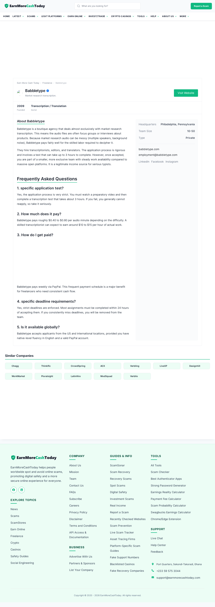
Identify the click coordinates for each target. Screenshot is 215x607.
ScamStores (18, 522)
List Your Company (81, 570)
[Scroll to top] (209, 593)
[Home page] (25, 6)
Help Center (158, 545)
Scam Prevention (121, 525)
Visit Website (186, 93)
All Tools (156, 465)
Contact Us (76, 485)
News (14, 509)
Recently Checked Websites (128, 519)
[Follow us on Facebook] (14, 490)
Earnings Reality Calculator (168, 492)
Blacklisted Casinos (122, 564)
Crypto (15, 542)
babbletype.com (149, 149)
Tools (141, 16)
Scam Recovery (120, 472)
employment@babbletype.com (158, 154)
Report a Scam (201, 6)
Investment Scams (122, 499)
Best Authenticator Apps (166, 478)
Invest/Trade (97, 16)
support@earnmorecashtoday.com (178, 577)
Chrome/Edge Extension (166, 519)
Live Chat (157, 538)
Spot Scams (117, 485)
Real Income (118, 505)
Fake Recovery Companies (127, 570)
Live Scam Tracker (122, 532)
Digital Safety (118, 492)
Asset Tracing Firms (122, 539)
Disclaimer (75, 519)
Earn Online (75, 16)
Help (153, 16)
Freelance (47, 83)
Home (6, 16)
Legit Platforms (51, 16)
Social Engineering (22, 562)
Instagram (172, 161)
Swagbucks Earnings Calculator (171, 512)
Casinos (16, 549)
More (183, 16)
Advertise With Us (80, 556)
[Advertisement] (107, 53)
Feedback (157, 551)
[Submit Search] (79, 6)
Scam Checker (160, 472)
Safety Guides (19, 556)
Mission (74, 472)
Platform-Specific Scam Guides (125, 548)
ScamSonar (117, 465)
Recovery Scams (121, 478)
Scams (31, 16)
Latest (17, 16)
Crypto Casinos (121, 16)
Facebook (157, 161)
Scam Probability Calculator (168, 505)
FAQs (72, 492)
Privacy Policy (78, 512)
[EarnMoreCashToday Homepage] (35, 457)
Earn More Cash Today (28, 83)
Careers (74, 505)
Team (72, 478)
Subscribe (75, 499)
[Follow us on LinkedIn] (21, 490)
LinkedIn (144, 161)
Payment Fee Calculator (166, 499)
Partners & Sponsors (82, 563)
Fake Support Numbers (124, 557)
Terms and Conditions (83, 525)
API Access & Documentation (79, 535)
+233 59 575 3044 (168, 570)
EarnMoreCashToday (110, 595)
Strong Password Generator (168, 485)
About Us (168, 16)
